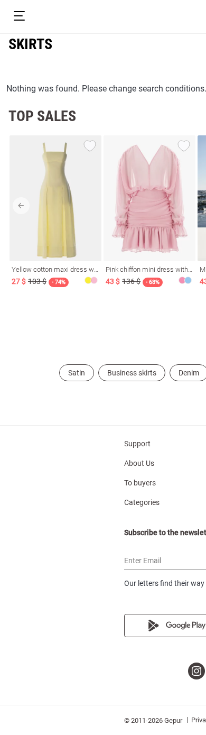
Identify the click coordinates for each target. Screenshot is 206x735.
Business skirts (131, 373)
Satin (76, 373)
